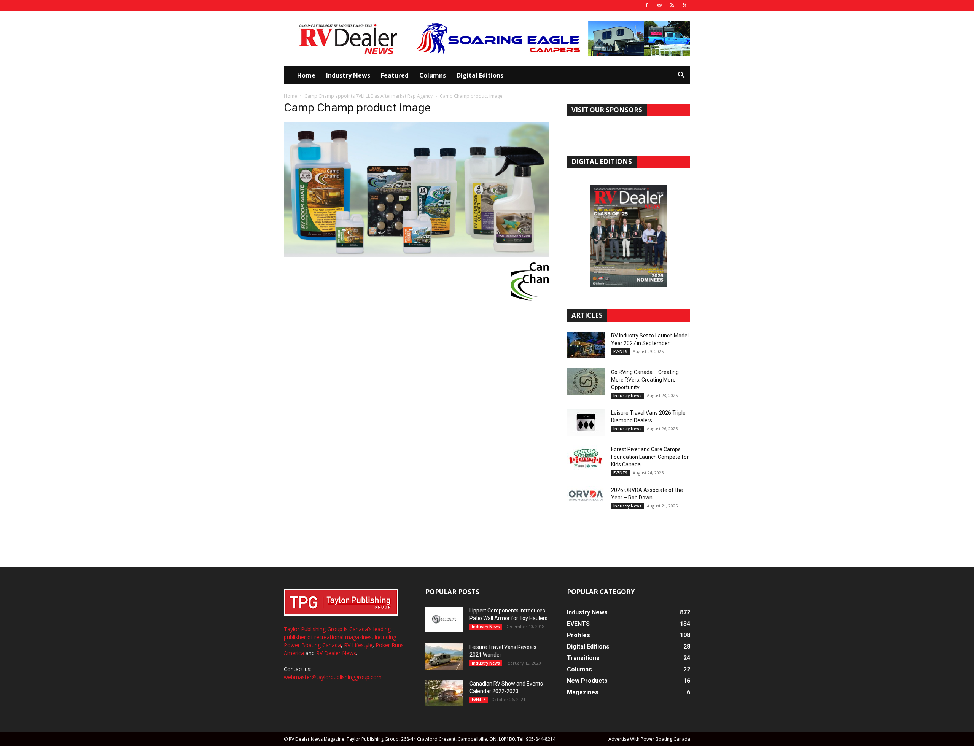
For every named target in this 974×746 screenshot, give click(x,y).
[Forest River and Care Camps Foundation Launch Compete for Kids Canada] (586, 458)
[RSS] (672, 5)
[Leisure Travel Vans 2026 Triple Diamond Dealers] (586, 422)
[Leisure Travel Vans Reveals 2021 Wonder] (444, 656)
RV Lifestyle (358, 645)
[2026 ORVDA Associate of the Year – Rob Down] (586, 499)
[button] (681, 76)
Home (306, 75)
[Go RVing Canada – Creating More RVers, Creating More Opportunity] (586, 381)
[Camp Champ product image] (416, 254)
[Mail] (659, 5)
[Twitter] (684, 5)
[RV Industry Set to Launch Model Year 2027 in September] (586, 345)
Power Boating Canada (312, 645)
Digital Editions (480, 75)
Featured (395, 75)
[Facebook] (647, 5)
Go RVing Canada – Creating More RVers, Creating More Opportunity (645, 379)
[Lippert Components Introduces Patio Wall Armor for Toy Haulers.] (444, 619)
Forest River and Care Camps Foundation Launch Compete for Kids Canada (650, 457)
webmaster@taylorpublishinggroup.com (333, 677)
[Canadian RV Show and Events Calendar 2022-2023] (444, 693)
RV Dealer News (336, 653)
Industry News (348, 75)
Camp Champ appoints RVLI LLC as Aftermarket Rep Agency (368, 96)
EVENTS (620, 351)
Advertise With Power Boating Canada (649, 739)
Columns (432, 75)
